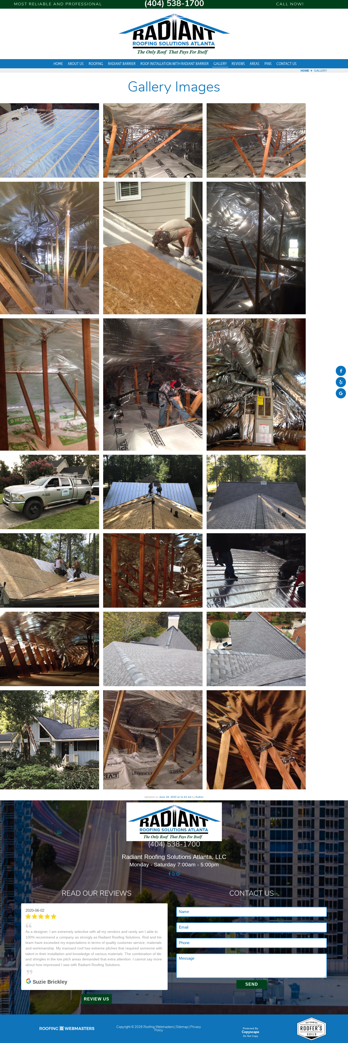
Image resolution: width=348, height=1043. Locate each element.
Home (58, 63)
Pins (268, 63)
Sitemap (182, 1011)
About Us (76, 63)
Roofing (96, 63)
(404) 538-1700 (174, 4)
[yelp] (341, 382)
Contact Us (286, 63)
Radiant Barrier (122, 63)
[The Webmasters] (67, 1014)
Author (199, 797)
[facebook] (341, 371)
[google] (341, 393)
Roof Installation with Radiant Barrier (174, 63)
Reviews (238, 63)
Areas (254, 63)
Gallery (220, 63)
